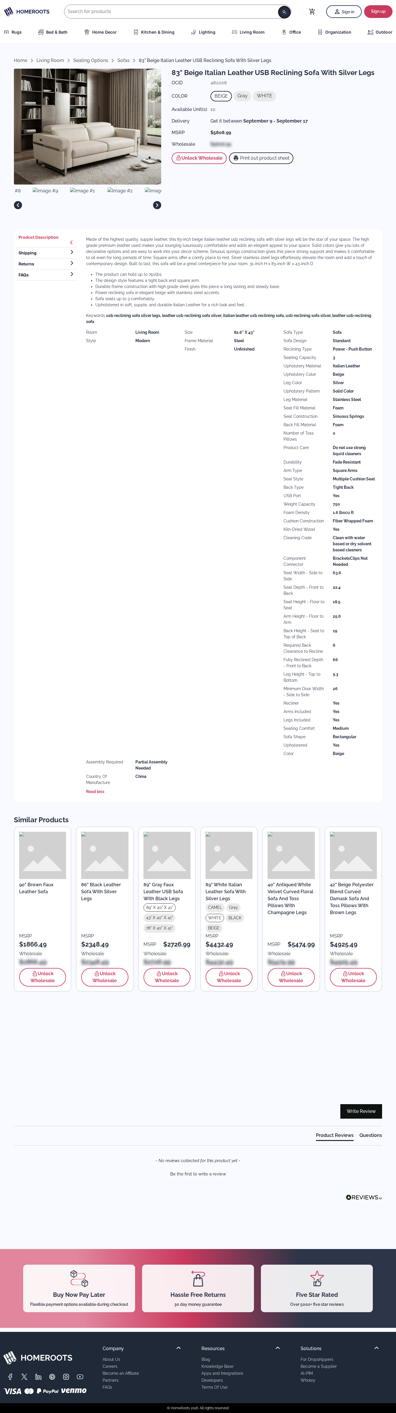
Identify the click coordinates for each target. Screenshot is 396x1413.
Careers (110, 1366)
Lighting (207, 32)
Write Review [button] (361, 1111)
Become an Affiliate (121, 1373)
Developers (212, 1380)
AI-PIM (307, 1373)
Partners (111, 1380)
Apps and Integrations (222, 1373)
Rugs (17, 32)
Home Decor (104, 32)
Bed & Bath (57, 32)
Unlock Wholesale (202, 158)
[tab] (46, 239)
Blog (205, 1359)
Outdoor (384, 32)
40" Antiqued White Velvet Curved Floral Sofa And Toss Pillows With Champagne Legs (290, 898)
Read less (95, 791)
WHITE (264, 96)
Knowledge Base (217, 1366)
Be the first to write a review (198, 1174)
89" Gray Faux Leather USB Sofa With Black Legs (163, 891)
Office (295, 32)
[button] (198, 1173)
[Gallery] (87, 205)
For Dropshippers (317, 1359)
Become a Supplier (319, 1366)
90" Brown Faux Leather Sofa (36, 888)
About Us (111, 1359)
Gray (242, 96)
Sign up (378, 11)
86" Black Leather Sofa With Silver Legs (101, 891)
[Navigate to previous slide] (18, 205)
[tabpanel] (230, 515)
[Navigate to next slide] (157, 205)
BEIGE (221, 96)
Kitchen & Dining (158, 32)
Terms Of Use (214, 1387)
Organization (338, 32)
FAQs (107, 1387)
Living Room (252, 32)
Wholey (308, 1380)
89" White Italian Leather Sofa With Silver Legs (226, 891)
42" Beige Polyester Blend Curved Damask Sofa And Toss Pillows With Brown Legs (352, 898)
